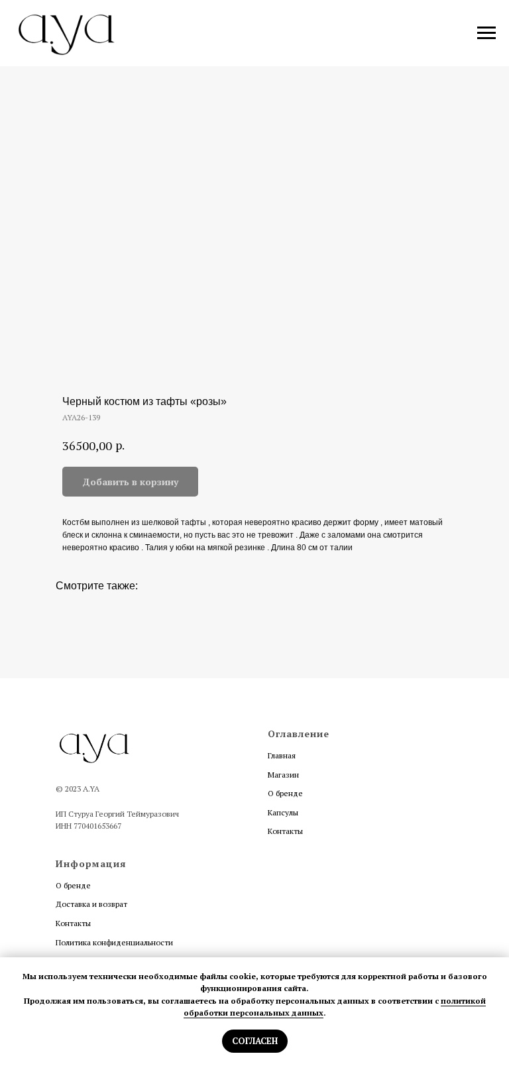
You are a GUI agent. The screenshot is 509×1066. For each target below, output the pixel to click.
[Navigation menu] (486, 33)
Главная (282, 755)
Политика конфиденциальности (114, 942)
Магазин (283, 775)
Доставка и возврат (91, 904)
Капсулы (283, 812)
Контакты (285, 831)
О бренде (285, 793)
